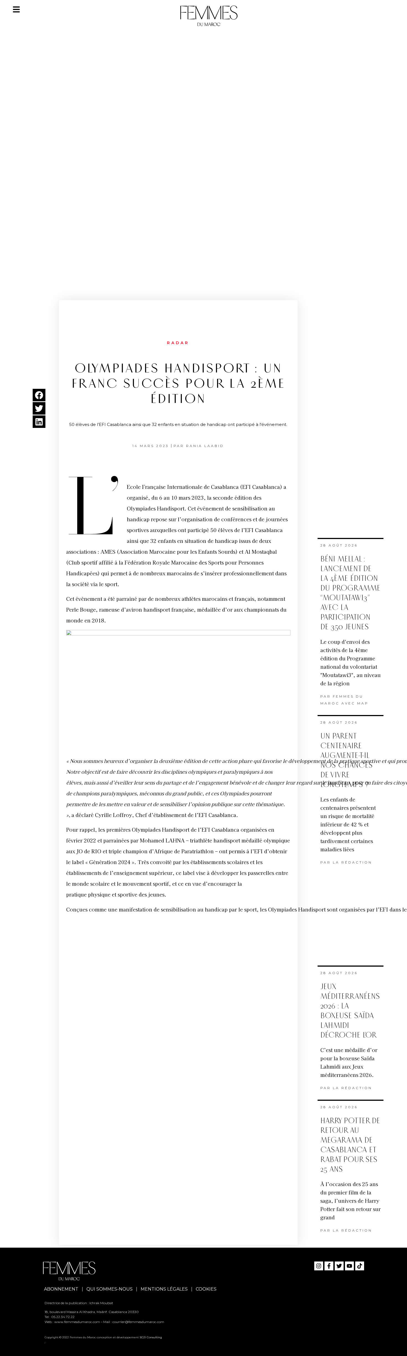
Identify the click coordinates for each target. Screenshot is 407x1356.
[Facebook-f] (328, 1265)
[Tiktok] (359, 1265)
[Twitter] (339, 1265)
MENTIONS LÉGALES (164, 1289)
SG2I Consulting (151, 1337)
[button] (39, 395)
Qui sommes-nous (109, 1289)
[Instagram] (318, 1265)
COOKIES (206, 1289)
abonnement (61, 1289)
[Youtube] (349, 1265)
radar (178, 342)
